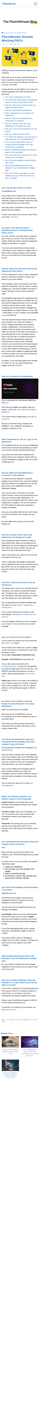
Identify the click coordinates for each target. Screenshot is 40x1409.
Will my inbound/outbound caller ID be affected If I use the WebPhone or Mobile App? (20, 168)
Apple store (17, 605)
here (7, 403)
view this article (10, 1010)
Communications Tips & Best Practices (15, 33)
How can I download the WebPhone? (18, 110)
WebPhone (8, 750)
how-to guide (11, 1019)
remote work (19, 1019)
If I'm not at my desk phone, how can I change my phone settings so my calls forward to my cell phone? (19, 144)
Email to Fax (9, 643)
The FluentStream (20, 22)
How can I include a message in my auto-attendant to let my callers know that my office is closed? (20, 175)
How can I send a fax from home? (17, 134)
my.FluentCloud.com (9, 666)
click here (14, 217)
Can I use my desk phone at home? (18, 97)
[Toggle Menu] (35, 4)
